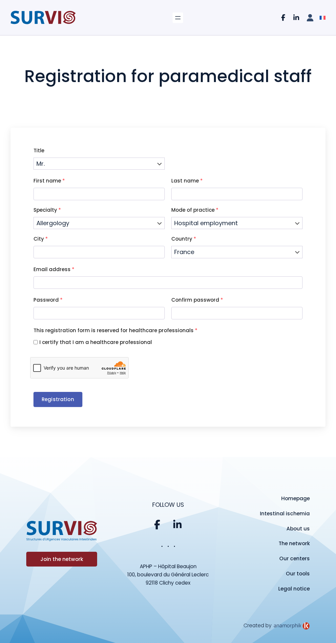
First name (49, 181)
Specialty (47, 210)
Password (48, 300)
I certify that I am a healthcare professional (95, 342)
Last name (187, 181)
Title (38, 150)
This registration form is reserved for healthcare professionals (115, 330)
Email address (53, 269)
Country (183, 239)
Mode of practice (195, 210)
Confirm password (197, 300)
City (40, 239)
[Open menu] (178, 17)
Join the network (61, 559)
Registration (58, 399)
